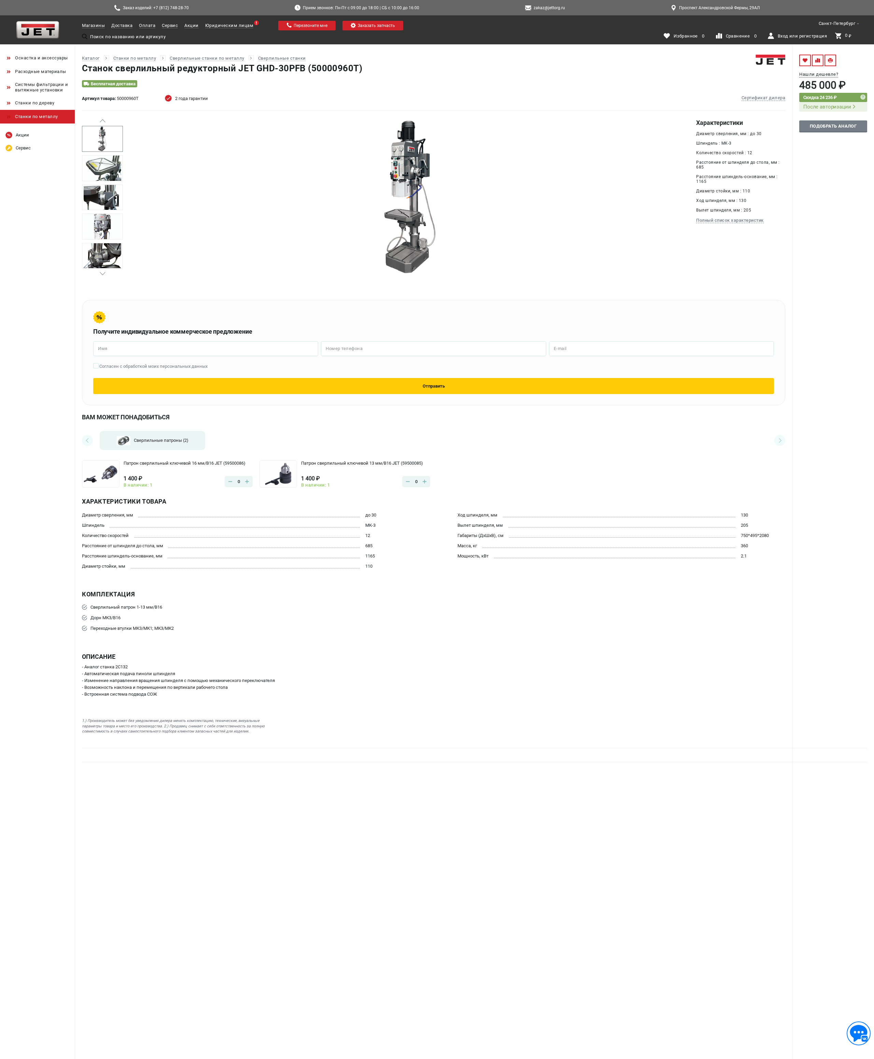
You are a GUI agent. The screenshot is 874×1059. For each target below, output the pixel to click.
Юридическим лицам (229, 25)
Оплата (147, 25)
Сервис (170, 25)
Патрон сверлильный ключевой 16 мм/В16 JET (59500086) (184, 463)
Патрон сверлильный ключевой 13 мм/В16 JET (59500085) (362, 463)
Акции (191, 25)
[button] (102, 120)
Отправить (434, 386)
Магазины (93, 25)
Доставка (121, 25)
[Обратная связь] (859, 1033)
